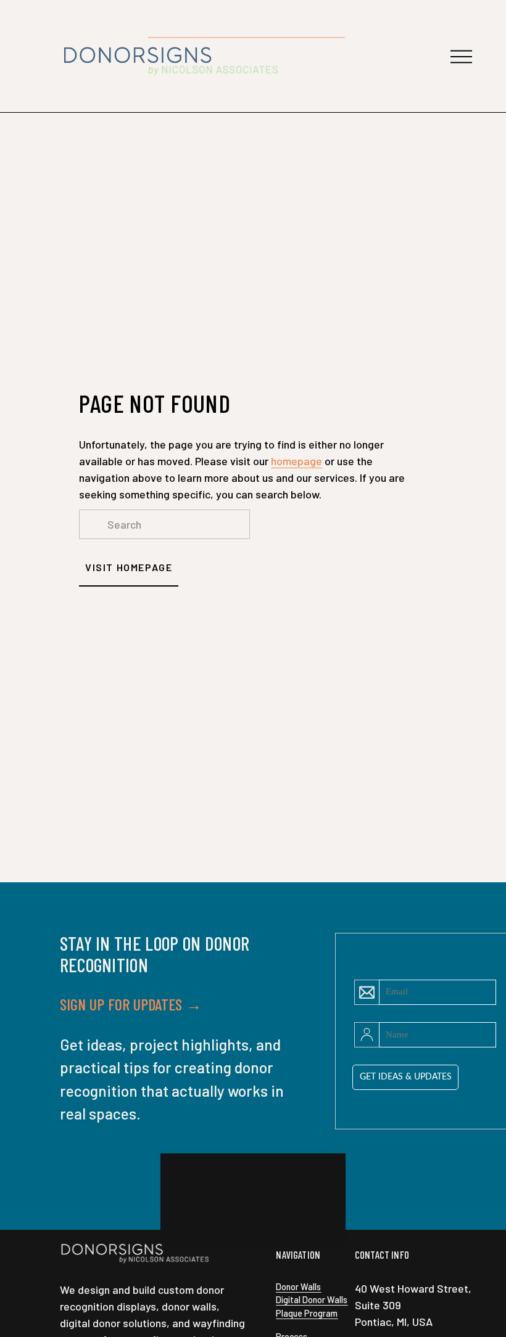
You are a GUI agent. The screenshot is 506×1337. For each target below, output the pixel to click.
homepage (296, 461)
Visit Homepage (128, 567)
